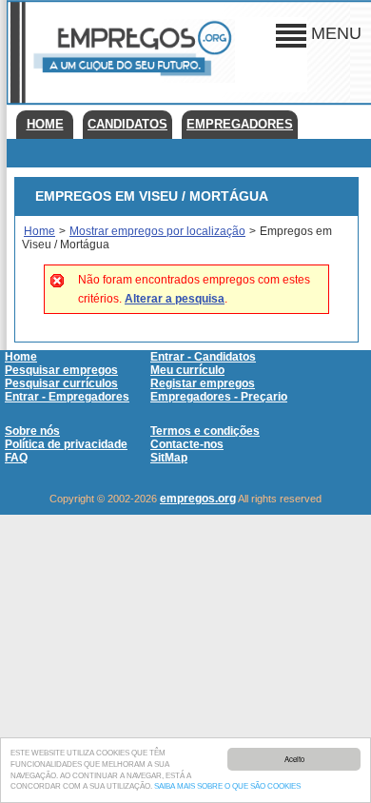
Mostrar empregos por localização (157, 231)
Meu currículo (187, 370)
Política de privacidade (66, 444)
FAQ (16, 457)
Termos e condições (205, 431)
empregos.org (198, 498)
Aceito (294, 759)
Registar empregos (202, 383)
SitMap (168, 457)
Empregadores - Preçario (218, 396)
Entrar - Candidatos (203, 356)
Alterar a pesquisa (175, 298)
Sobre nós (32, 431)
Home (45, 124)
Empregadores (239, 124)
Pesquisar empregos (61, 370)
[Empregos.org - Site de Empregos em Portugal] (130, 79)
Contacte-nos (187, 444)
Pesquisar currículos (61, 383)
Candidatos (127, 124)
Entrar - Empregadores (67, 396)
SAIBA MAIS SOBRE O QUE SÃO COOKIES (227, 786)
